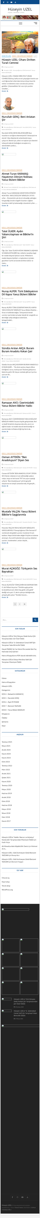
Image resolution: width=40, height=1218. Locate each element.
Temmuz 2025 (7, 742)
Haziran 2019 (7, 793)
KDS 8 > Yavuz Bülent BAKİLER (22, 56)
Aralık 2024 (6, 750)
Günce (4, 678)
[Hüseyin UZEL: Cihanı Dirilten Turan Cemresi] (20, 42)
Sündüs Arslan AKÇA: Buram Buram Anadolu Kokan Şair (18, 349)
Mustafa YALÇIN (28, 522)
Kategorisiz (6, 690)
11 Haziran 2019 (8, 67)
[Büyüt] (35, 911)
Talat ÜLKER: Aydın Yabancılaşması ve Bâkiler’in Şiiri (18, 234)
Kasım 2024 (6, 754)
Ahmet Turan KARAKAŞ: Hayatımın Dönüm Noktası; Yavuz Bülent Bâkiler (17, 176)
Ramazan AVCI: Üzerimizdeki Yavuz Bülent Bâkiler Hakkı (18, 404)
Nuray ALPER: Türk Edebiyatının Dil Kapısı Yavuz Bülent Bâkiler (20, 293)
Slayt (35, 56)
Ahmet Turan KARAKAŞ (11, 187)
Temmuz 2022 (7, 766)
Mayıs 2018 (6, 809)
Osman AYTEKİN (28, 468)
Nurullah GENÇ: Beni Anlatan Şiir (18, 118)
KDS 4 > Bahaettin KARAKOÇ (13, 694)
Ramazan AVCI (27, 413)
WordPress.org (7, 890)
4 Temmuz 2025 (19, 1007)
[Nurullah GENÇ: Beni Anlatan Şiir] (20, 103)
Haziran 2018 (7, 805)
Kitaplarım (6, 714)
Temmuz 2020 (7, 785)
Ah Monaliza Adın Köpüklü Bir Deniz (15, 846)
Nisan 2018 (6, 813)
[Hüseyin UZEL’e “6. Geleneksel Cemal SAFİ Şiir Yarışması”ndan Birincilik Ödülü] (7, 1013)
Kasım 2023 (6, 758)
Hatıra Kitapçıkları (8, 682)
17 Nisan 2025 (19, 1018)
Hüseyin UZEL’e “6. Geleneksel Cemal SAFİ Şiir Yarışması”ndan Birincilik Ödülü (25, 1013)
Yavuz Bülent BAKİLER (10, 189)
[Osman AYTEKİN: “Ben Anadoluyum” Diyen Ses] (20, 444)
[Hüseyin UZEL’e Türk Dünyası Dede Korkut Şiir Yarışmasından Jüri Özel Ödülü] (7, 1001)
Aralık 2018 (6, 797)
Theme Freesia (18, 1207)
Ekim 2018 (6, 801)
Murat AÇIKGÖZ (28, 579)
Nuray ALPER (27, 302)
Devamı (6, 91)
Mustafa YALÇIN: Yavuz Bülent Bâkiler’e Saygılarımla (19, 513)
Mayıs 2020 (6, 789)
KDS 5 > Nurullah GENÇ (10, 698)
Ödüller (4, 718)
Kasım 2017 (6, 821)
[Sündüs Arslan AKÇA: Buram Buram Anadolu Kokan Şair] (20, 335)
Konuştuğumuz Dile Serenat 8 (22, 70)
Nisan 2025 (6, 746)
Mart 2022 (6, 770)
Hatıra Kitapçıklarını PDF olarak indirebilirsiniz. (19, 656)
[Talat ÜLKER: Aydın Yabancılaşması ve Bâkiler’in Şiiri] (20, 218)
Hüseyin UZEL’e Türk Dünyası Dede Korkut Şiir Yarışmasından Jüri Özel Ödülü (25, 1001)
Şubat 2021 (6, 777)
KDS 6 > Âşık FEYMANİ (10, 702)
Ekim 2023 (6, 762)
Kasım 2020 (6, 781)
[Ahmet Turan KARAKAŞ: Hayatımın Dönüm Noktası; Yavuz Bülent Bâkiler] (20, 160)
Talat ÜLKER (26, 245)
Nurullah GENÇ (27, 127)
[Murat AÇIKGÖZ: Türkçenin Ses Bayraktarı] (20, 555)
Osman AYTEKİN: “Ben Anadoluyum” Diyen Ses (15, 458)
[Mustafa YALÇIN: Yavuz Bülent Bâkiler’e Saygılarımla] (20, 498)
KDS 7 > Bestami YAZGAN (11, 706)
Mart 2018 (6, 817)
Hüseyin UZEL (20, 9)
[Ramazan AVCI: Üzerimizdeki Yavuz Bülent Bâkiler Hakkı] (20, 389)
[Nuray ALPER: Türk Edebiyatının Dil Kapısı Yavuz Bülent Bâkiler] (20, 278)
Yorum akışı (6, 886)
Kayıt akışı (6, 882)
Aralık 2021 (6, 774)
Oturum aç (6, 878)
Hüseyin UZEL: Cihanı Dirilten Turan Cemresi (18, 61)
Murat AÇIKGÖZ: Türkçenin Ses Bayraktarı (19, 570)
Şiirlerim (5, 722)
